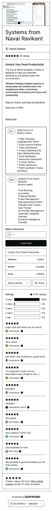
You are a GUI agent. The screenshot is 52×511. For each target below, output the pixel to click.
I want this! (26, 243)
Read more (11, 119)
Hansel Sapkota (17, 48)
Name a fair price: (14, 229)
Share (41, 283)
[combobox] (18, 283)
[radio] (26, 150)
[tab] (19, 23)
